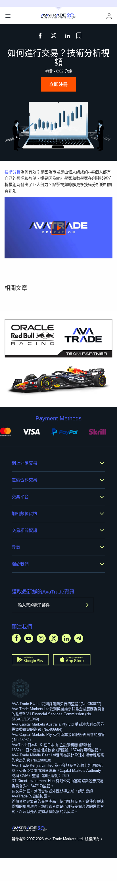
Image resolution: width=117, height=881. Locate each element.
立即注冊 (58, 84)
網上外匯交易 (24, 463)
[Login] (109, 16)
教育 (16, 547)
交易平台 (20, 496)
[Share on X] (53, 35)
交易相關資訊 (24, 530)
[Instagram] (41, 638)
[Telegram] (78, 638)
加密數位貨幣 (24, 513)
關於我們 (20, 564)
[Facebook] (16, 638)
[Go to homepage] (29, 828)
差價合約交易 (24, 479)
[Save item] (78, 36)
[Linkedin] (66, 638)
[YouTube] (28, 638)
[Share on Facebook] (40, 35)
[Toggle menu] (8, 16)
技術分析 (12, 172)
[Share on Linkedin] (67, 35)
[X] (53, 638)
